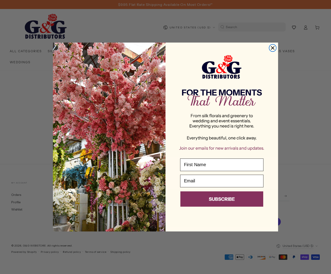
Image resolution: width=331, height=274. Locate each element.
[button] (222, 200)
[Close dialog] (272, 48)
